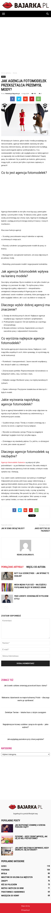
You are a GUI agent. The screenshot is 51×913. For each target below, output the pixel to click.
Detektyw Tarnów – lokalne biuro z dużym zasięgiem (25, 712)
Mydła (4, 873)
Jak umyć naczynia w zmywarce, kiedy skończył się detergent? (32, 849)
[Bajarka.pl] (25, 5)
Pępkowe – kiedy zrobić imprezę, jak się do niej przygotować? (31, 837)
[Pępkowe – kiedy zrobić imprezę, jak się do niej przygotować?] (7, 840)
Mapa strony (25, 906)
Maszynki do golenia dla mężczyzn (16, 877)
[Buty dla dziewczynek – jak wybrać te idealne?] (7, 576)
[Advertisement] (25, 43)
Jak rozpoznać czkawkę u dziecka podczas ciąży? (30, 826)
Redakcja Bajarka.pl (12, 93)
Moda (3, 77)
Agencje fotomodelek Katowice (13, 462)
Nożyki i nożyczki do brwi (12, 888)
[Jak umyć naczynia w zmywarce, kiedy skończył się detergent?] (7, 851)
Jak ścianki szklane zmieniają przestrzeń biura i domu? (25, 685)
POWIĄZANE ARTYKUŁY (12, 566)
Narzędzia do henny (10, 895)
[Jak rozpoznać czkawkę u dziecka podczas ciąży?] (7, 828)
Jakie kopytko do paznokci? (42, 529)
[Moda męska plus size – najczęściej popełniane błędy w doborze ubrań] (7, 587)
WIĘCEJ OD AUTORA (35, 566)
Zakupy (4, 881)
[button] (47, 14)
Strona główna (6, 73)
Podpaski (5, 870)
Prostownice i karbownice (13, 892)
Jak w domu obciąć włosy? (13, 528)
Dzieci (3, 866)
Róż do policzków (9, 884)
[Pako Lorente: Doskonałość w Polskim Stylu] (7, 599)
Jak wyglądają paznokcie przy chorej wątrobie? (25, 739)
